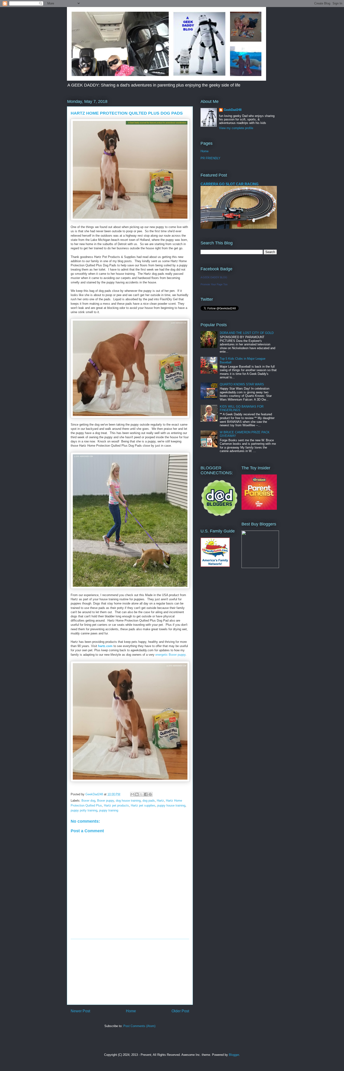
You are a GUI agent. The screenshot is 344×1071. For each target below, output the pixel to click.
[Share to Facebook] (145, 794)
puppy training (108, 810)
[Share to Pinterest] (150, 794)
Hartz (160, 800)
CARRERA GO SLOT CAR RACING (230, 184)
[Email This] (132, 794)
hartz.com (105, 646)
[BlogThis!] (137, 794)
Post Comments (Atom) (139, 1026)
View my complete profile (236, 128)
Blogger (234, 1055)
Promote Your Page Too (214, 284)
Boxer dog (88, 800)
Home (131, 1011)
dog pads (149, 800)
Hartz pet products (116, 805)
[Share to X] (141, 794)
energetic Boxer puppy (170, 654)
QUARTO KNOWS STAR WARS (242, 384)
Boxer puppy (105, 800)
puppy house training (171, 805)
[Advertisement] (130, 972)
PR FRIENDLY (210, 158)
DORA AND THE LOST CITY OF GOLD (247, 333)
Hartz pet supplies (143, 805)
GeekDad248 (233, 110)
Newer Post (80, 1011)
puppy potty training (84, 810)
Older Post (180, 1011)
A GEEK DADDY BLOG (214, 277)
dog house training (128, 800)
